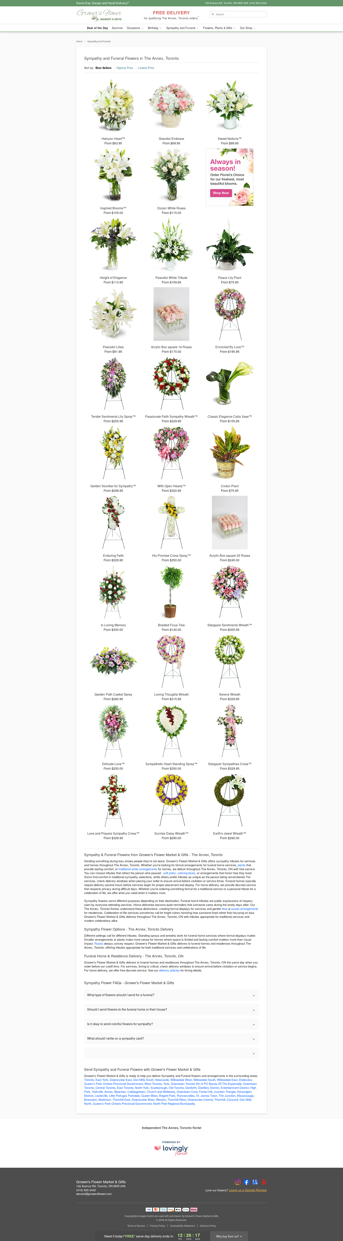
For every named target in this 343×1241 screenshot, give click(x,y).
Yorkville (97, 1091)
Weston (161, 1099)
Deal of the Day (97, 28)
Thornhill (219, 1099)
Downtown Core (187, 1091)
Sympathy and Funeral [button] (181, 28)
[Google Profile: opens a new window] (255, 1182)
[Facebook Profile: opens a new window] (246, 1182)
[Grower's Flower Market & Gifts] (104, 15)
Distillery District (208, 1087)
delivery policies (169, 970)
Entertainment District (235, 1087)
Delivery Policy (208, 1226)
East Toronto (125, 1087)
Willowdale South (204, 1080)
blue (224, 909)
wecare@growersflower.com (94, 1194)
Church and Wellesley (161, 1091)
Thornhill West (177, 1099)
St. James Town (206, 1095)
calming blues (186, 873)
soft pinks (169, 873)
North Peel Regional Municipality (174, 1103)
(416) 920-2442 (86, 1190)
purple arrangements (244, 909)
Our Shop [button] (246, 28)
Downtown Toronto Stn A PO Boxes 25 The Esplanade (206, 1084)
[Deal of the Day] (230, 177)
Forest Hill (205, 1091)
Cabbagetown (136, 1091)
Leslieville (101, 1095)
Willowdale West (181, 1080)
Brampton (90, 1099)
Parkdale (134, 1095)
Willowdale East (227, 1080)
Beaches (120, 1091)
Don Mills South (143, 1080)
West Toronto (153, 1084)
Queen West (149, 1095)
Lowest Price (146, 68)
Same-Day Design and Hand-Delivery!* (102, 3)
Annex (108, 1091)
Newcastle (162, 1080)
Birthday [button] (153, 28)
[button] (332, 1224)
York (166, 1084)
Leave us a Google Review (248, 1190)
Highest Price (125, 68)
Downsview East (121, 1080)
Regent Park (167, 1095)
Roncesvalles (186, 1095)
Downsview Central (200, 1099)
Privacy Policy (157, 1226)
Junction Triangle (225, 1091)
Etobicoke (245, 1080)
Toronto (89, 1080)
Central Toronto (105, 1087)
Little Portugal (117, 1095)
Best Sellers (103, 68)
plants (242, 865)
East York (101, 1080)
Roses (98, 943)
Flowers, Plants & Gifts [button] (218, 28)
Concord (232, 1099)
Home (79, 41)
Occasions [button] (134, 28)
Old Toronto (176, 1087)
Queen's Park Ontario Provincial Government (113, 1084)
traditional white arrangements (138, 869)
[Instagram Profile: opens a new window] (238, 1182)
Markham (104, 1099)
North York (142, 1087)
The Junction (227, 1095)
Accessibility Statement (182, 1226)
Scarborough (158, 1087)
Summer (117, 28)
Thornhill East (121, 1099)
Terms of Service (136, 1226)
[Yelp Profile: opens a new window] (264, 1182)
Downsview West (143, 1099)
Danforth (191, 1087)
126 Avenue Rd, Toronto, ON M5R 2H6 (100, 1186)
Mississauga (245, 1095)
